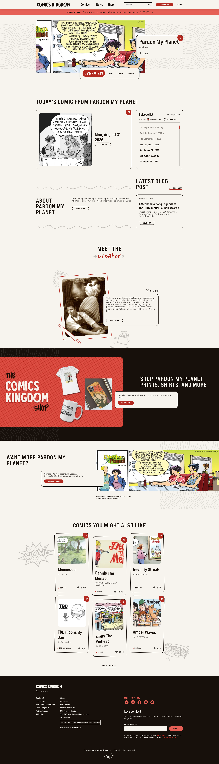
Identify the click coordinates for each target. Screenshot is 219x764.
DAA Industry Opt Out (67, 708)
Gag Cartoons (65, 648)
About (62, 698)
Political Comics (42, 711)
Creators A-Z (40, 701)
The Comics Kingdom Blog (45, 704)
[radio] (148, 119)
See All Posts (175, 188)
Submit (176, 728)
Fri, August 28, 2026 (149, 161)
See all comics (109, 665)
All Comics (39, 714)
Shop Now (125, 403)
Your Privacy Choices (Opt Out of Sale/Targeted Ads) (80, 722)
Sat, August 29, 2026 (149, 155)
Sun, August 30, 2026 (149, 150)
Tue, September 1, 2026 (150, 138)
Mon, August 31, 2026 (149, 144)
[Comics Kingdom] (49, 686)
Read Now (103, 144)
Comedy (63, 588)
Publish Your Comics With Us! (70, 728)
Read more (82, 208)
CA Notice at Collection (68, 711)
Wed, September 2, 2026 (151, 133)
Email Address (131, 724)
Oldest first (173, 119)
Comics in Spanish (42, 708)
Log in (179, 4)
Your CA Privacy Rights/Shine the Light (74, 714)
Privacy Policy (65, 704)
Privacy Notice (170, 737)
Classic (100, 591)
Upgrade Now (54, 481)
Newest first (156, 119)
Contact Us (64, 701)
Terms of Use (65, 717)
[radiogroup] (163, 119)
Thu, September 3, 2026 (151, 127)
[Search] (149, 5)
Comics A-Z (40, 698)
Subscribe (164, 4)
